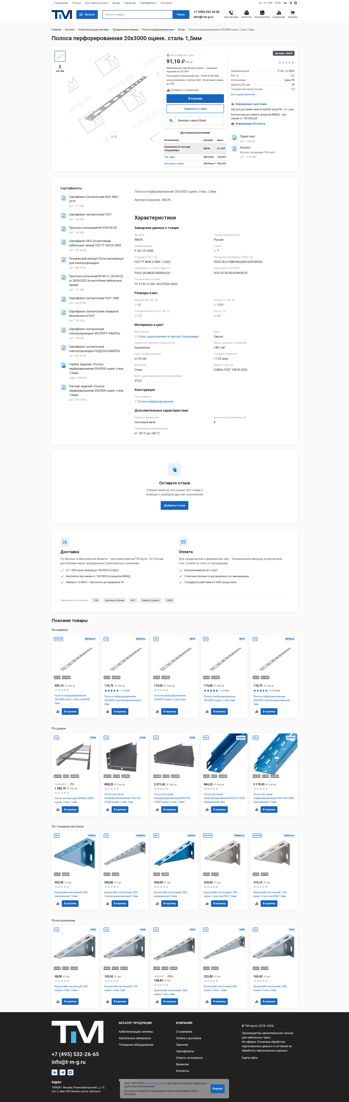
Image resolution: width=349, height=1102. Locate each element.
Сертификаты (148, 2)
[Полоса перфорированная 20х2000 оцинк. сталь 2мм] (224, 676)
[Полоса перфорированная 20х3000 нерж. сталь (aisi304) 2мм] (75, 676)
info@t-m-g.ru (203, 17)
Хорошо (217, 1088)
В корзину (195, 98)
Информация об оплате (250, 123)
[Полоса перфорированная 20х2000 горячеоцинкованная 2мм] (124, 676)
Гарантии (130, 2)
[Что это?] (155, 257)
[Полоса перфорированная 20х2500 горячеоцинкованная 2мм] (273, 676)
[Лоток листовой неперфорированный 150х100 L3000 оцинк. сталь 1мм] (124, 774)
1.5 (140, 316)
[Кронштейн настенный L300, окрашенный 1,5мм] (75, 870)
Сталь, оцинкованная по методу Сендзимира (168, 336)
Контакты (166, 2)
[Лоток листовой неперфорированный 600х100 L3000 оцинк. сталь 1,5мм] (174, 774)
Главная (56, 29)
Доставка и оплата (96, 2)
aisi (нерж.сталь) (174, 163)
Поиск (181, 14)
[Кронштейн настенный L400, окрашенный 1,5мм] (174, 870)
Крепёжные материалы (135, 1038)
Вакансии (182, 1064)
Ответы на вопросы (189, 1058)
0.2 (219, 316)
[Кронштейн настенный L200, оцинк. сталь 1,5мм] (75, 966)
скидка (219, 80)
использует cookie (156, 1083)
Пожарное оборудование (136, 1044)
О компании (61, 2)
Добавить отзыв (174, 505)
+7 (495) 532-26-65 (206, 12)
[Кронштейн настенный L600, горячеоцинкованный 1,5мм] (124, 870)
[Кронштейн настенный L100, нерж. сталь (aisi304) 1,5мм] (224, 870)
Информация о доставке (251, 104)
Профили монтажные (125, 29)
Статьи (76, 2)
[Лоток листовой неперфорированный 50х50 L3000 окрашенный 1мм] (224, 774)
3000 (220, 304)
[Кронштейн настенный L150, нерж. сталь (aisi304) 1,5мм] (273, 870)
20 (139, 304)
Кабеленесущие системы (94, 29)
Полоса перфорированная (158, 29)
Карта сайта (249, 1058)
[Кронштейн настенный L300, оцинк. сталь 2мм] (174, 966)
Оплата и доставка (188, 1038)
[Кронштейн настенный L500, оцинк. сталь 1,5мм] (224, 966)
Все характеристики (243, 94)
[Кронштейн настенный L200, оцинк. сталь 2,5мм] (273, 966)
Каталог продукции (135, 1023)
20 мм (181, 29)
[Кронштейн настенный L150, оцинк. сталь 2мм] (124, 966)
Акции (116, 2)
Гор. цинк (169, 157)
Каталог (90, 14)
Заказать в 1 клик (195, 108)
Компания (184, 1023)
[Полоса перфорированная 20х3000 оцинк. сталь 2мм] (174, 676)
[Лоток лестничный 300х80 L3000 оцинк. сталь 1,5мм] (75, 774)
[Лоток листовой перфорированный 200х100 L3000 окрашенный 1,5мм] (273, 774)
